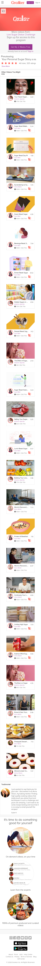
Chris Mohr (18, 187)
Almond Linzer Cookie (21, 771)
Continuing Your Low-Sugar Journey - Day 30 (21, 595)
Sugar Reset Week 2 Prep (21, 126)
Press (16, 954)
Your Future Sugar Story (21, 97)
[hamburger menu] (2, 2)
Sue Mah (17, 128)
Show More (6, 66)
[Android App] (20, 948)
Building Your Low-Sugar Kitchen (21, 478)
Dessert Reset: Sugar (21, 331)
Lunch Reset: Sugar (20, 448)
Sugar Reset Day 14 (21, 155)
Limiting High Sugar (21, 624)
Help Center (28, 954)
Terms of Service (26, 957)
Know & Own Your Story (21, 712)
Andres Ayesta (19, 99)
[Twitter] (30, 938)
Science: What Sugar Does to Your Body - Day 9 (21, 654)
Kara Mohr (17, 509)
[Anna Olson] (10, 772)
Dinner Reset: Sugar (21, 273)
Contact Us (9, 957)
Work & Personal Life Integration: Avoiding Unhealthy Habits (21, 566)
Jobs (21, 954)
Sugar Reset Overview (21, 390)
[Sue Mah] (10, 127)
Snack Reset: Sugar (21, 214)
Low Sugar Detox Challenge (21, 34)
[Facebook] (14, 938)
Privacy (17, 957)
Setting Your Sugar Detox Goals (21, 419)
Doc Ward (17, 744)
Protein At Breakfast (21, 536)
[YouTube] (22, 938)
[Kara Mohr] (10, 508)
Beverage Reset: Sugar (21, 243)
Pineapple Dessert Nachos (21, 741)
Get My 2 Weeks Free (20, 47)
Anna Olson (18, 773)
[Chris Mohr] (10, 186)
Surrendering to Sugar (21, 185)
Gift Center (21, 959)
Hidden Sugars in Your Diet (21, 302)
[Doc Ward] (10, 742)
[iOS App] (20, 943)
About (11, 954)
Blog (34, 957)
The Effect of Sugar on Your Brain (21, 361)
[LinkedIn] (18, 938)
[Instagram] (11, 938)
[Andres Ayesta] (10, 98)
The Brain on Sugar (21, 683)
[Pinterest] (26, 938)
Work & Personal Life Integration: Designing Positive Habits (21, 507)
